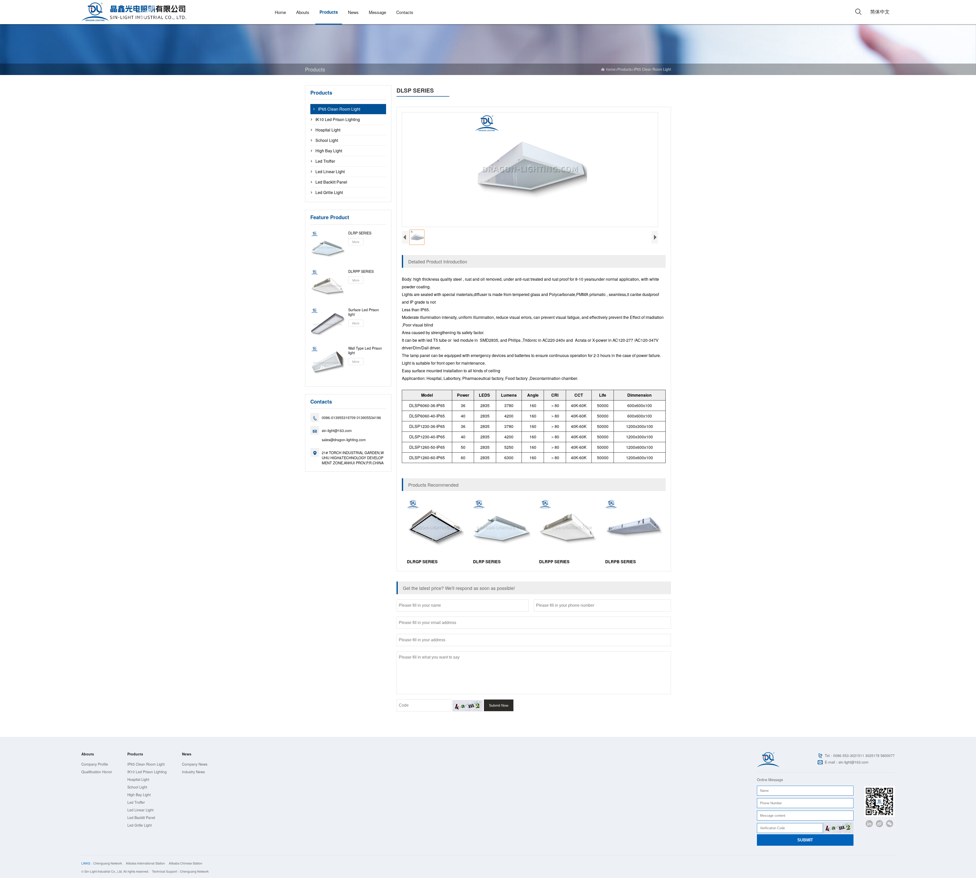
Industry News (193, 771)
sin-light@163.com (337, 430)
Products (328, 12)
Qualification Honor (96, 771)
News (353, 12)
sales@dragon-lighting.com (344, 439)
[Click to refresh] (467, 705)
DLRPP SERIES (361, 271)
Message (377, 12)
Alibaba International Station (145, 863)
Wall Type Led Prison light (365, 350)
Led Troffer (325, 161)
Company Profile (94, 764)
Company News (194, 764)
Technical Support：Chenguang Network (180, 871)
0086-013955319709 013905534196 (351, 417)
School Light (326, 140)
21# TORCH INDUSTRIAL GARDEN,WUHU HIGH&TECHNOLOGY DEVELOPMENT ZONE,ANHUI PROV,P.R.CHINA (353, 457)
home (610, 69)
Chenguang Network (107, 863)
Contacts (404, 12)
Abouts (302, 12)
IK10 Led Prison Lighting (337, 119)
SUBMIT (805, 840)
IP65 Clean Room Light (652, 69)
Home (280, 12)
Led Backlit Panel (331, 182)
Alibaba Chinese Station (185, 863)
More (355, 242)
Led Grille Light (329, 192)
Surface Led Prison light (363, 312)
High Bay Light (328, 150)
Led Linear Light (330, 171)
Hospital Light (327, 129)
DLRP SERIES (359, 233)
